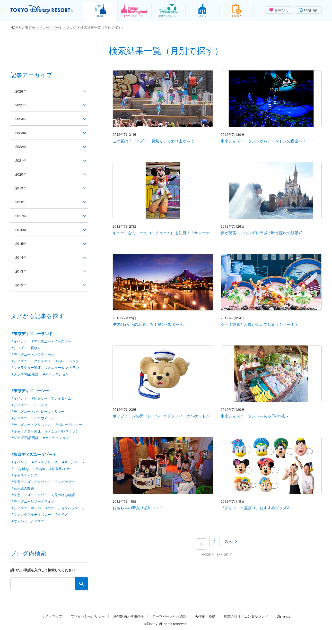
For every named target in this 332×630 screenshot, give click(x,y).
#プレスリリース (45, 461)
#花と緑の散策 (23, 488)
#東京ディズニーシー (30, 390)
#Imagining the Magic (28, 468)
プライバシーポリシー (88, 616)
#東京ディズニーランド (32, 333)
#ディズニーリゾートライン (33, 501)
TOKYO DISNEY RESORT (41, 10)
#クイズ (62, 514)
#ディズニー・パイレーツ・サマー (38, 411)
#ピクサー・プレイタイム (51, 398)
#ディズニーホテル (26, 507)
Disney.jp (283, 616)
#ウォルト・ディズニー (30, 520)
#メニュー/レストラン (62, 367)
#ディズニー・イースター (51, 341)
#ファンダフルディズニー (31, 514)
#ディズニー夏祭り (26, 347)
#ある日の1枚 (59, 468)
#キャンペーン (73, 461)
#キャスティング (24, 475)
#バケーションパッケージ (65, 507)
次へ (229, 541)
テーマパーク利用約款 (169, 616)
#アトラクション (56, 373)
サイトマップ (52, 616)
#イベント (19, 341)
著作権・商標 (205, 616)
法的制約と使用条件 (128, 616)
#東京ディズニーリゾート (34, 454)
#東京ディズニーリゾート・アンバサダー (43, 481)
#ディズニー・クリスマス (31, 360)
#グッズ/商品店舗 (25, 373)
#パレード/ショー (69, 360)
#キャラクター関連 (26, 367)
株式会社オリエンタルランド (246, 616)
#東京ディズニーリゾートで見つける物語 (43, 494)
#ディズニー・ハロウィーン (33, 354)
